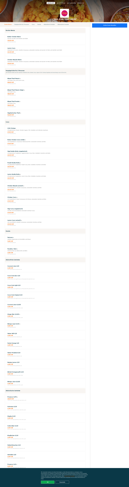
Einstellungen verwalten (69, 476)
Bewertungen (61, 3)
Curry (33, 24)
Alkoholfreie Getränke (49, 24)
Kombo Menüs (8, 24)
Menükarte (50, 3)
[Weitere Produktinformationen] (20, 78)
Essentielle (62, 482)
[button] (85, 24)
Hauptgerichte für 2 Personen (21, 24)
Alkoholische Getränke (63, 24)
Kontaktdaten (71, 3)
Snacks (39, 24)
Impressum (80, 3)
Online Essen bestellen (109, 25)
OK (48, 482)
